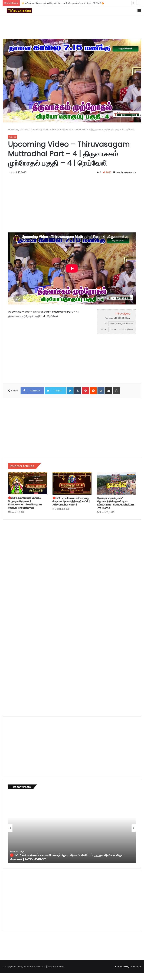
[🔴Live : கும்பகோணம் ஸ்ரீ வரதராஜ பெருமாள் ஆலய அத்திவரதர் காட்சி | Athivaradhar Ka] (72, 483)
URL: (106, 323)
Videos (24, 129)
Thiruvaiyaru (122, 313)
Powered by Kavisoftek (128, 966)
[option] (72, 828)
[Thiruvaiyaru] (19, 10)
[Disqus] (72, 570)
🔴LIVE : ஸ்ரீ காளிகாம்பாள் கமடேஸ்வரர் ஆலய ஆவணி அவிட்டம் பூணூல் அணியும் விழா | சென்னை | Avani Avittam (67, 857)
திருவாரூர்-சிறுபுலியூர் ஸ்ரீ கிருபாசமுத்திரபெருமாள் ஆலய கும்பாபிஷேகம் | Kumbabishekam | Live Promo (116, 503)
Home (14, 129)
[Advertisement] (72, 26)
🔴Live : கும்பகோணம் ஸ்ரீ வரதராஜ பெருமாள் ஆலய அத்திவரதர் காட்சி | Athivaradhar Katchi (71, 501)
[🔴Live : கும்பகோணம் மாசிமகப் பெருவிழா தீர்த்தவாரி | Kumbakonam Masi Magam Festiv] (27, 483)
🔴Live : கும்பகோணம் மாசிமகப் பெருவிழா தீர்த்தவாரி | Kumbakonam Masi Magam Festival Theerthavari (25, 503)
